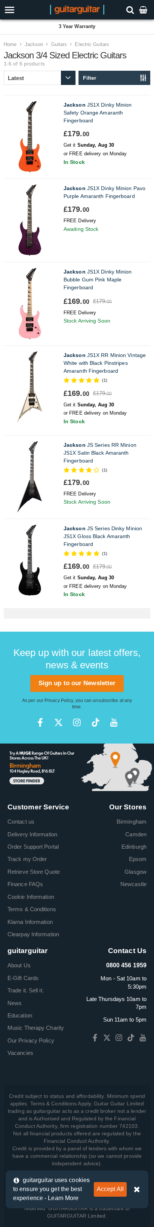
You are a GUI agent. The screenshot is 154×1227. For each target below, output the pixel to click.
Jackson (34, 44)
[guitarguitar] (77, 9)
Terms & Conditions (31, 909)
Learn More (63, 1198)
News (14, 1003)
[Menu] (22, 10)
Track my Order (27, 859)
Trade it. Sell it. (25, 990)
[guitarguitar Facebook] (40, 722)
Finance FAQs (25, 884)
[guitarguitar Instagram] (77, 722)
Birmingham (132, 821)
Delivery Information (32, 834)
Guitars (59, 44)
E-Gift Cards (22, 978)
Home (10, 44)
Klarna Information (30, 922)
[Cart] (144, 9)
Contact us (20, 821)
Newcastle (133, 884)
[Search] (131, 9)
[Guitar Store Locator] (77, 767)
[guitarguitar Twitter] (58, 722)
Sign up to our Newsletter (77, 683)
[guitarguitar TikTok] (95, 722)
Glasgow (135, 872)
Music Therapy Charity (35, 1028)
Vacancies (20, 1053)
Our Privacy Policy (30, 1040)
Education (19, 1015)
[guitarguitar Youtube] (114, 722)
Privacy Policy (58, 700)
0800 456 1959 (126, 965)
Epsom (138, 859)
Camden (136, 834)
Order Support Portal (33, 846)
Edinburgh (134, 846)
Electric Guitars (92, 44)
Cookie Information (30, 897)
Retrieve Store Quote (33, 872)
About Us (19, 965)
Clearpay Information (33, 934)
